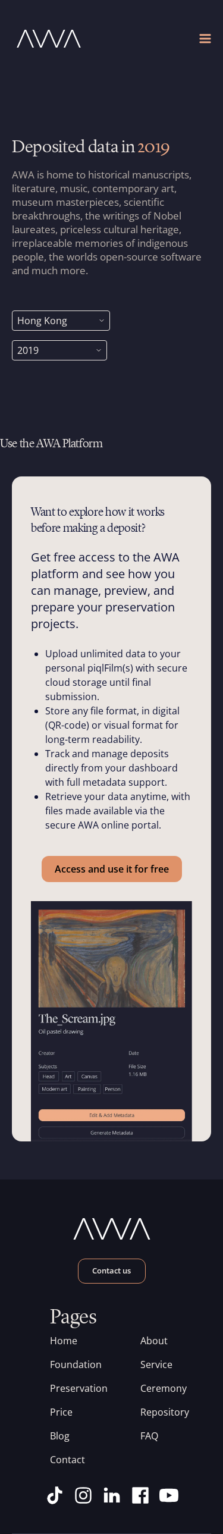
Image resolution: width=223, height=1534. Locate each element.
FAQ (149, 1435)
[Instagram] (83, 1495)
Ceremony (157, 1388)
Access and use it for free (112, 869)
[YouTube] (168, 1495)
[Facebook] (140, 1495)
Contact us (111, 1270)
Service (156, 1364)
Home (63, 1340)
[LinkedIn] (111, 1495)
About (154, 1340)
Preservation (66, 1388)
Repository (157, 1412)
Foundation (66, 1364)
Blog (60, 1435)
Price (61, 1412)
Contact (66, 1459)
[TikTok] (54, 1495)
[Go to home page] (62, 39)
